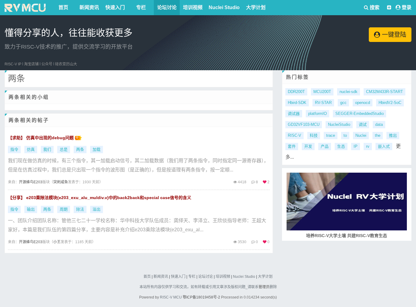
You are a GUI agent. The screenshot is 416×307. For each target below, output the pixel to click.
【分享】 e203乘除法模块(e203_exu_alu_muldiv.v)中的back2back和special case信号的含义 (99, 197)
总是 (64, 149)
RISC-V (294, 135)
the (377, 135)
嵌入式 (384, 146)
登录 (406, 7)
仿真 (31, 149)
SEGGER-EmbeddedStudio (359, 113)
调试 (363, 124)
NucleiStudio (339, 124)
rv (367, 146)
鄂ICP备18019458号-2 (201, 297)
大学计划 (256, 7)
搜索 (373, 7)
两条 (80, 149)
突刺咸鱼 (60, 182)
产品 (325, 146)
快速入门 (115, 7)
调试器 (294, 113)
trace (330, 135)
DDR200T (296, 91)
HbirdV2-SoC (390, 102)
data (379, 124)
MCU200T (322, 91)
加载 (96, 149)
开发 (308, 146)
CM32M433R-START (384, 91)
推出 (393, 135)
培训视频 (193, 7)
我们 (47, 149)
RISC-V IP (13, 64)
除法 (80, 209)
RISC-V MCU (171, 297)
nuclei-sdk (349, 91)
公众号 (46, 64)
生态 (341, 146)
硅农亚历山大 (66, 64)
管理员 (264, 287)
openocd (362, 102)
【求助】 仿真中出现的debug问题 (41, 137)
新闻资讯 (89, 7)
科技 (314, 135)
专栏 (141, 7)
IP (356, 146)
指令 (14, 149)
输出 (31, 209)
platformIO (317, 113)
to (345, 135)
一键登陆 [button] (393, 34)
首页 (63, 7)
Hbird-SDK (297, 102)
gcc (343, 102)
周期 (64, 209)
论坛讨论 (167, 7)
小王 (57, 242)
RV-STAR (323, 102)
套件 (292, 146)
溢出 (96, 209)
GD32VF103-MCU (303, 124)
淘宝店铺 (31, 64)
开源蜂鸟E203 (30, 182)
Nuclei (360, 135)
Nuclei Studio (224, 7)
